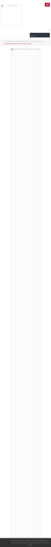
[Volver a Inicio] (1, 41)
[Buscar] (40, 34)
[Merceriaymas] (25, 15)
